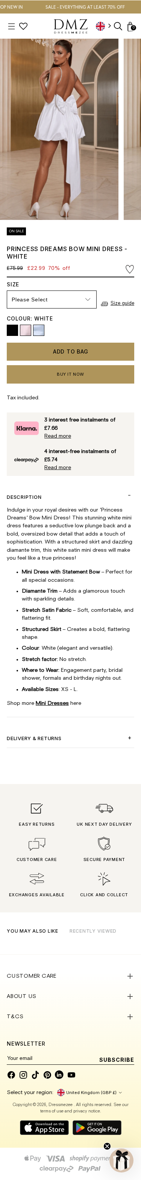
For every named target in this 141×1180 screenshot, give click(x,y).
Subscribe (116, 1060)
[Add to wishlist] (129, 269)
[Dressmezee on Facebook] (11, 1074)
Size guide (122, 303)
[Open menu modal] (11, 26)
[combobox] (106, 26)
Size (18, 284)
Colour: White (30, 318)
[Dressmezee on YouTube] (71, 1074)
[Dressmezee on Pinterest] (47, 1074)
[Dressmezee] (70, 26)
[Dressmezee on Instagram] (23, 1074)
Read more (57, 436)
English (106, 26)
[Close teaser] (107, 1146)
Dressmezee (61, 1105)
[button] (121, 1160)
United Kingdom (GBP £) (91, 1092)
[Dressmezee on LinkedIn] (59, 1074)
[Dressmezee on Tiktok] (35, 1074)
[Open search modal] (118, 26)
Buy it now (70, 374)
